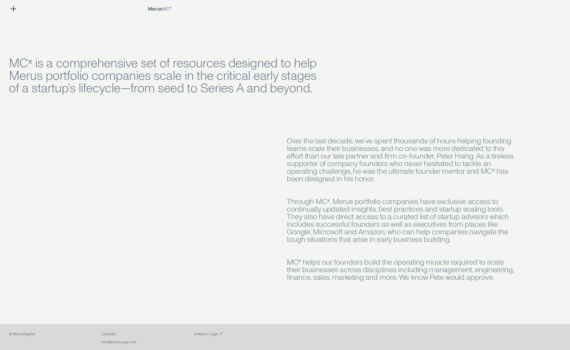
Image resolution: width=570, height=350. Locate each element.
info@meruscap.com (119, 342)
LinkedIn (109, 333)
